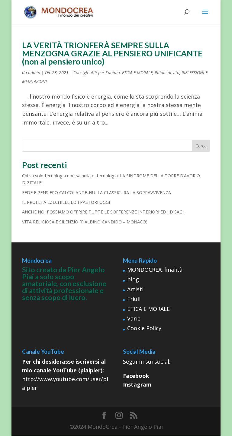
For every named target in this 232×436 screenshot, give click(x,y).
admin (34, 72)
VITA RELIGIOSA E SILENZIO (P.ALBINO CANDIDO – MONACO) (84, 222)
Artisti (135, 289)
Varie (133, 318)
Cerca (201, 146)
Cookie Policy (144, 328)
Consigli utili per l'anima (96, 72)
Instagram (137, 384)
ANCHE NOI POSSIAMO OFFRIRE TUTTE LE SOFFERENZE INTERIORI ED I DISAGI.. (103, 212)
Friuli (133, 298)
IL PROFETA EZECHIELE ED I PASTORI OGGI (66, 202)
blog (133, 279)
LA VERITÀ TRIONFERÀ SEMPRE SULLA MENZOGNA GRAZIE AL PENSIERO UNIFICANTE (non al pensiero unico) (112, 53)
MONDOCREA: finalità (154, 269)
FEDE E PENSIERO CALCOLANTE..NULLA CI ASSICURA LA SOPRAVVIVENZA (96, 192)
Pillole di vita (167, 72)
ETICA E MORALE (137, 72)
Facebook (136, 375)
